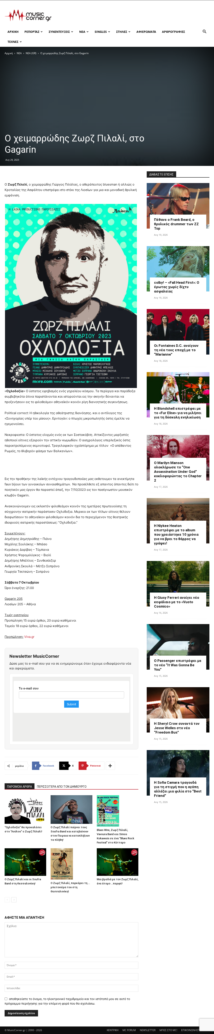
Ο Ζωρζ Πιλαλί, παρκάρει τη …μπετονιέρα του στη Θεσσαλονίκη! (70, 887)
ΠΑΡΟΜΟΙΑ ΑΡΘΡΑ (19, 786)
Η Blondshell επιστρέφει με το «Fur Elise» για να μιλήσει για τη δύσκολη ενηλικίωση (177, 412)
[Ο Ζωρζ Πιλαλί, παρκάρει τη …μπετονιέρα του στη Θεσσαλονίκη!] (71, 864)
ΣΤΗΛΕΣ (121, 32)
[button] (204, 32)
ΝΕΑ (82, 32)
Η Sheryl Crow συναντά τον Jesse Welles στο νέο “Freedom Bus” (177, 727)
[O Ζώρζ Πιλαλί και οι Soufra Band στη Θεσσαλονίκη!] (25, 862)
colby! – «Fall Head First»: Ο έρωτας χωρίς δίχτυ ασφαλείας (176, 286)
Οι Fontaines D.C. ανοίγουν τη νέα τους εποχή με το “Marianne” (176, 349)
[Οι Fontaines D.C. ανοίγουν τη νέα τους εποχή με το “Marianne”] (178, 332)
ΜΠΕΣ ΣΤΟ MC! (168, 1030)
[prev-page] (7, 899)
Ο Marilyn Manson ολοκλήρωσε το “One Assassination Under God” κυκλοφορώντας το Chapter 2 (178, 471)
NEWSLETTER (147, 1030)
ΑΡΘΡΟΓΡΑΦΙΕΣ (173, 32)
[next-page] (14, 899)
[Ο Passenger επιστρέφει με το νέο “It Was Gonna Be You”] (178, 647)
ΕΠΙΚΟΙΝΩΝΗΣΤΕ (191, 1030)
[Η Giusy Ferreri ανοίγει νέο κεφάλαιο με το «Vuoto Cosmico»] (178, 584)
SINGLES (101, 32)
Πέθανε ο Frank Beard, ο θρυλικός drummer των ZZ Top (176, 223)
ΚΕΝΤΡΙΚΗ (112, 1030)
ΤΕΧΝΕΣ (13, 42)
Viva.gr (29, 637)
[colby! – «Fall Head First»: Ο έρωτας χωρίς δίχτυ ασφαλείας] (178, 269)
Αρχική (9, 53)
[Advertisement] (133, 15)
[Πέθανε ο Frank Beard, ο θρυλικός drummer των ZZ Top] (178, 206)
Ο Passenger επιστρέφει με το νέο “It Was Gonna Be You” (177, 665)
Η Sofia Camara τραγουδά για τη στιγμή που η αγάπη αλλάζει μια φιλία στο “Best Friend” (177, 789)
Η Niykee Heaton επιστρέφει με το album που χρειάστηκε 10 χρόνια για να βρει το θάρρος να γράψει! (176, 534)
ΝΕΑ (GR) (31, 53)
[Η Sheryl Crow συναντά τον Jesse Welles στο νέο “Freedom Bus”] (178, 710)
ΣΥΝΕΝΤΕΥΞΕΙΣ (59, 32)
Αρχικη (13, 32)
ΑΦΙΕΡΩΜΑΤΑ (146, 32)
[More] (110, 766)
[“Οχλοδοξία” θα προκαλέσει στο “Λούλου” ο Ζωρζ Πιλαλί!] (25, 809)
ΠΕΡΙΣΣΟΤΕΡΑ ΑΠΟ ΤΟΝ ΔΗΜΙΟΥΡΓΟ (62, 786)
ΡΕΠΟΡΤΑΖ (31, 32)
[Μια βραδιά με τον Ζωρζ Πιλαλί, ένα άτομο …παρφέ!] (117, 862)
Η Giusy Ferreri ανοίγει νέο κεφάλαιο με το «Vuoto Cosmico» (176, 601)
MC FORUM (129, 1030)
